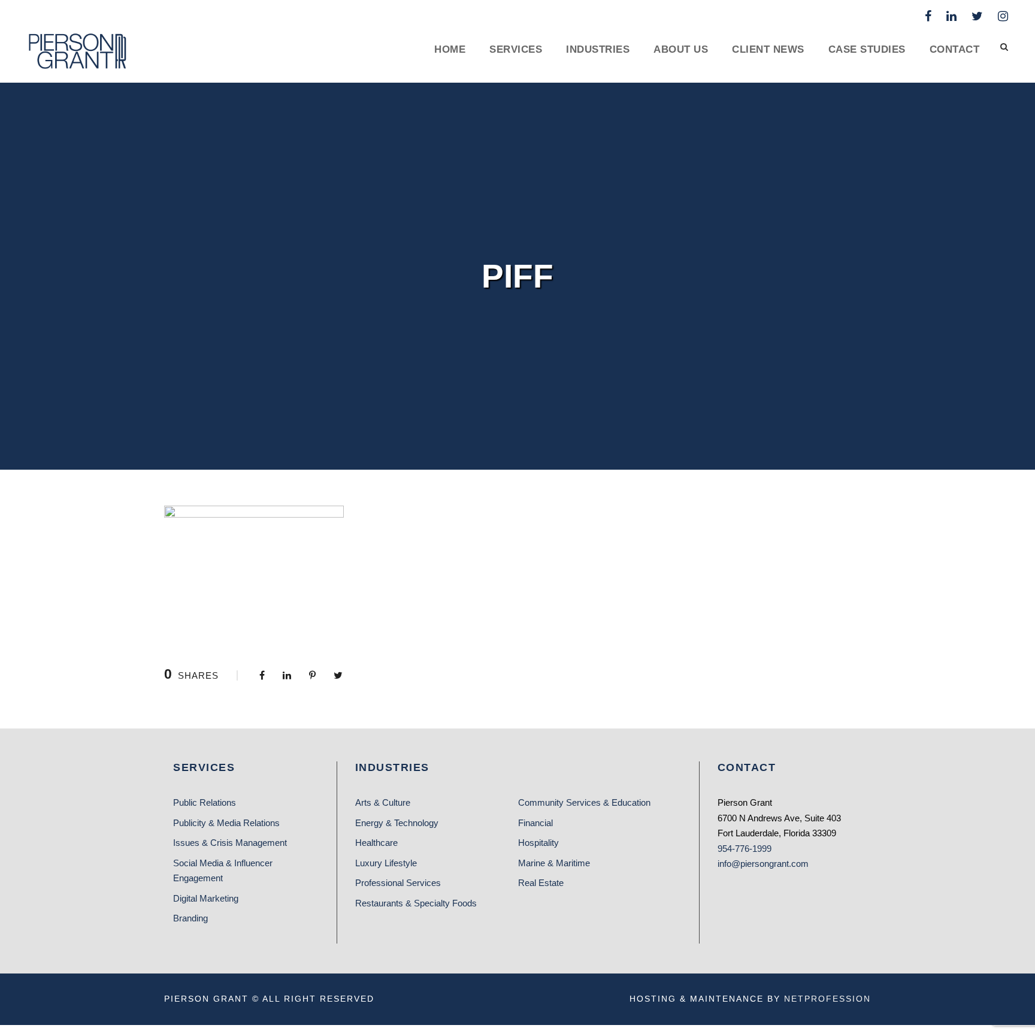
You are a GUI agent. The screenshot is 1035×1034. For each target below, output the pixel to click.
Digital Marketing (205, 898)
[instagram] (1003, 16)
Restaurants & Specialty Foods (416, 903)
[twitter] (977, 16)
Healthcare (376, 843)
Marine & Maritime (554, 863)
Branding (190, 918)
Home (449, 49)
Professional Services (398, 883)
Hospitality (538, 843)
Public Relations (204, 802)
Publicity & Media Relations (226, 823)
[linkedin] (951, 16)
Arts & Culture (382, 802)
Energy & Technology (396, 823)
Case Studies (867, 49)
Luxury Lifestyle (386, 863)
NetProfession (827, 998)
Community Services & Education (584, 802)
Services (515, 49)
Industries (598, 49)
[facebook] (928, 16)
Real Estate (541, 883)
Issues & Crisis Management (230, 843)
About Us (680, 49)
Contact (955, 49)
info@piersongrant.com (763, 863)
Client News (768, 49)
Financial (535, 823)
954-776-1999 (744, 848)
